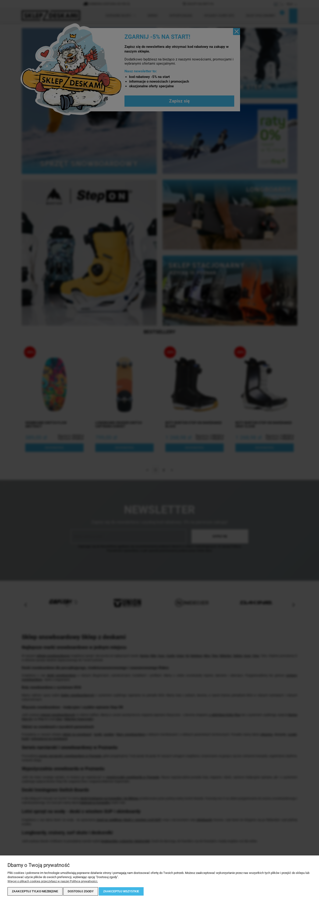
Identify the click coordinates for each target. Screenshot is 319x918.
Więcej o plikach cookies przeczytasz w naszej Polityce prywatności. (52, 881)
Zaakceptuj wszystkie (121, 891)
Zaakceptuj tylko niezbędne (35, 891)
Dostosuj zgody (81, 891)
